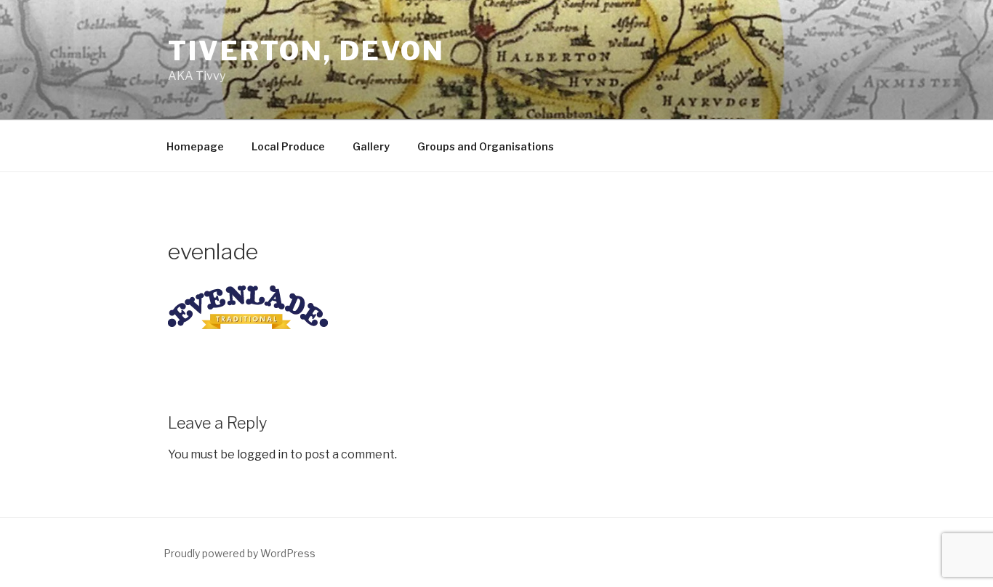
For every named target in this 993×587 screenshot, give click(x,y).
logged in (262, 454)
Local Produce (288, 146)
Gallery (371, 146)
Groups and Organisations (485, 146)
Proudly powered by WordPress (239, 553)
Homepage (195, 146)
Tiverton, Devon (306, 51)
